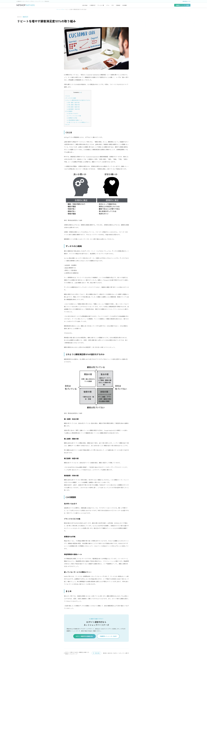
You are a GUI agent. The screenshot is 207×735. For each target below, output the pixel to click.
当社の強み (85, 5)
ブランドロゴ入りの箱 (74, 116)
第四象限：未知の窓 (73, 109)
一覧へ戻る (97, 653)
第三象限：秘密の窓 (73, 107)
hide (80, 92)
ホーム (58, 9)
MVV (113, 5)
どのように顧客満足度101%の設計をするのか (77, 100)
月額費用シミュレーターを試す (182, 5)
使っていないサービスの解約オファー (78, 122)
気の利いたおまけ (72, 113)
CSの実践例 (68, 111)
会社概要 (124, 5)
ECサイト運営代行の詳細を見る (84, 636)
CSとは (67, 96)
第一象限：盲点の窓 (73, 102)
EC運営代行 (92, 5)
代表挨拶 (118, 5)
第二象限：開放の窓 (73, 105)
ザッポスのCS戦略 (70, 98)
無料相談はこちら (186, 1)
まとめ (67, 124)
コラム (107, 5)
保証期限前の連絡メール (74, 120)
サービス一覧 (101, 5)
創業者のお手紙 (72, 118)
